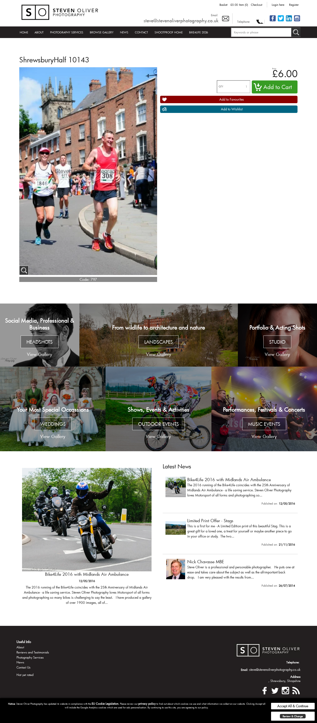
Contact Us (23, 667)
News (124, 32)
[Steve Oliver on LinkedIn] (288, 21)
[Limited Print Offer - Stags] (86, 539)
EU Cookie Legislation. (105, 703)
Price (274, 68)
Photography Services (66, 32)
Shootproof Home (169, 32)
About (39, 32)
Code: (84, 279)
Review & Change (293, 716)
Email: (214, 15)
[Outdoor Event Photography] (158, 409)
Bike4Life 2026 (198, 32)
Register (294, 4)
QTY (221, 86)
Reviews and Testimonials (32, 652)
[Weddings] (53, 409)
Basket (223, 4)
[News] (296, 689)
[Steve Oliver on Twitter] (280, 21)
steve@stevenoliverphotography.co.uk (181, 20)
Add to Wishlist (232, 109)
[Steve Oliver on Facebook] (272, 21)
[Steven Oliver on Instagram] (285, 689)
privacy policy (147, 703)
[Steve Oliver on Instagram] (297, 21)
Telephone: (243, 21)
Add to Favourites (231, 99)
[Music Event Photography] (264, 409)
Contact (141, 32)
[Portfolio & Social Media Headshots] (39, 335)
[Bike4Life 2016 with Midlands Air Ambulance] (230, 492)
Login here (278, 4)
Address (295, 676)
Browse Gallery (101, 32)
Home (24, 32)
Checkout (256, 4)
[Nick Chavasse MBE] (230, 574)
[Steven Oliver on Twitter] (275, 689)
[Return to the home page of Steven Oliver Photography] (60, 11)
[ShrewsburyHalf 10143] (24, 270)
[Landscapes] (158, 335)
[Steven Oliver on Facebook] (264, 689)
